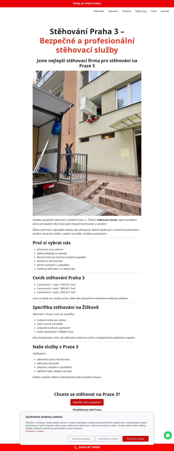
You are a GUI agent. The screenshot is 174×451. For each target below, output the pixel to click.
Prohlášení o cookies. (34, 431)
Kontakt (165, 11)
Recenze (126, 11)
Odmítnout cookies (108, 438)
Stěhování (99, 11)
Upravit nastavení (81, 438)
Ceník (154, 11)
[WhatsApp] (168, 436)
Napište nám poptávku (87, 402)
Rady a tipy (141, 11)
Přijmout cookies (135, 438)
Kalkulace (113, 11)
